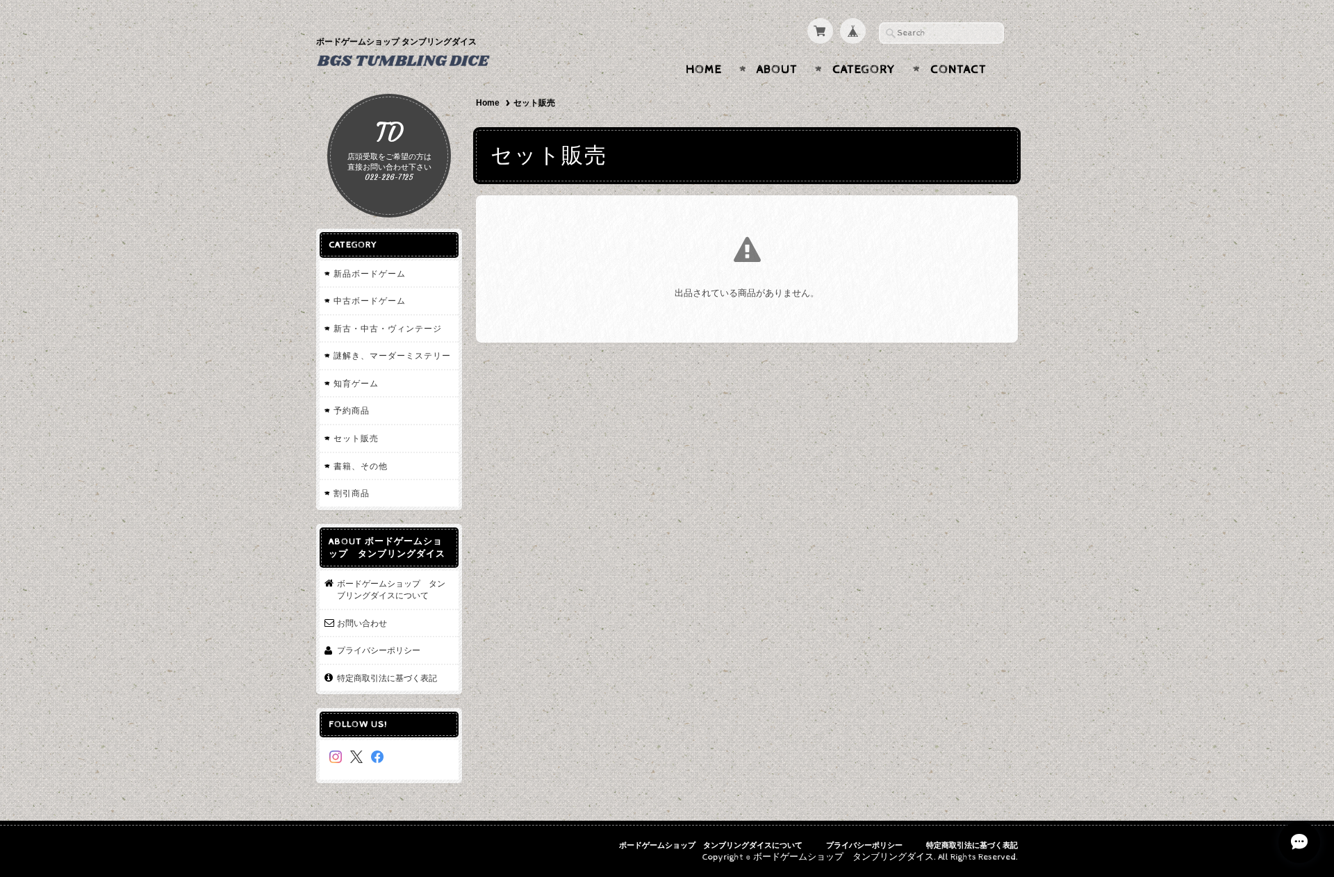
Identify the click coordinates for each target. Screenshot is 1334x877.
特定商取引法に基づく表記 (387, 677)
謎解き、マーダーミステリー (392, 355)
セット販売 (356, 438)
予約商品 (352, 410)
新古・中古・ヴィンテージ (388, 328)
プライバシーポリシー (378, 650)
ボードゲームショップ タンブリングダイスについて (391, 589)
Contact (958, 69)
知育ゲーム (356, 383)
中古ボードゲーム (370, 300)
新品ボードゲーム (370, 273)
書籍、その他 (361, 465)
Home (704, 69)
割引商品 (352, 493)
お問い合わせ (362, 623)
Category (864, 69)
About (777, 69)
